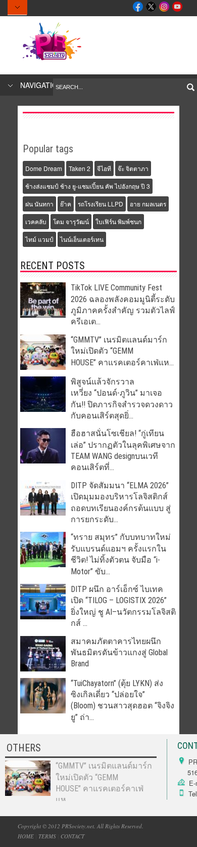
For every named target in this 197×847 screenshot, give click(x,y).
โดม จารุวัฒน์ (71, 221)
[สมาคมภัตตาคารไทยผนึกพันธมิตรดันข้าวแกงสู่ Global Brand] (43, 668)
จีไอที (104, 168)
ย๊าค (65, 203)
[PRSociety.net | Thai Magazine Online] (51, 60)
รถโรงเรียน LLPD (100, 203)
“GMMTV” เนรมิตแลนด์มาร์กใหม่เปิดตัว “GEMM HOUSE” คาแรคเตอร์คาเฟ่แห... (122, 351)
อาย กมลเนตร (148, 203)
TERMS (47, 836)
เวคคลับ (35, 221)
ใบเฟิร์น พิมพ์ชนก (118, 221)
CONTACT (72, 836)
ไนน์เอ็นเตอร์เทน (82, 239)
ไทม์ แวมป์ (39, 239)
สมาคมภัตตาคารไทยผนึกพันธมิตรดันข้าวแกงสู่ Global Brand (119, 653)
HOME (26, 836)
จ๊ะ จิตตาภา (133, 168)
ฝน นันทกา (39, 203)
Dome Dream (43, 168)
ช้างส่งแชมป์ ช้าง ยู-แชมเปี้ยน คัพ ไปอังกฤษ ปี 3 (87, 186)
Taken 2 (79, 168)
